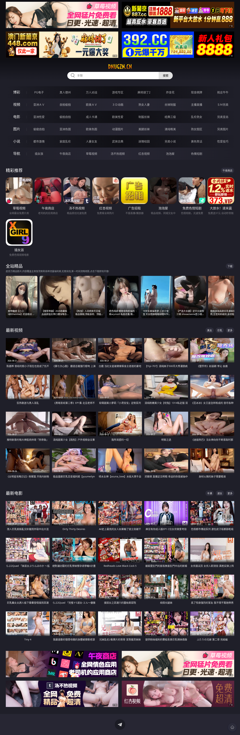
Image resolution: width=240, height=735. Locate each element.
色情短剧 (196, 154)
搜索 (165, 75)
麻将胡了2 (144, 92)
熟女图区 (196, 129)
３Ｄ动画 (117, 105)
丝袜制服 (170, 105)
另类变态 (222, 117)
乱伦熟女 (196, 117)
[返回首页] (232, 727)
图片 (16, 129)
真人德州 (65, 92)
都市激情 (39, 141)
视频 (16, 104)
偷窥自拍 (39, 129)
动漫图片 (117, 129)
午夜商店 (65, 154)
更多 (230, 330)
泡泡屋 (170, 154)
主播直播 (196, 105)
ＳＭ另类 (222, 105)
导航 (16, 153)
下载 (230, 266)
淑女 (219, 493)
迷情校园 (144, 141)
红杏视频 (144, 154)
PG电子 (39, 92)
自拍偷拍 (65, 105)
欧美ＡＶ (91, 105)
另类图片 (222, 129)
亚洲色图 (65, 129)
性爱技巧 (222, 141)
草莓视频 (91, 154)
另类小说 (170, 141)
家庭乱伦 (65, 141)
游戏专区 (117, 92)
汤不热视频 (118, 154)
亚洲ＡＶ (39, 105)
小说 (16, 141)
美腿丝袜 (144, 129)
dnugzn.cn (120, 66)
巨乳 (219, 330)
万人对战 (91, 92)
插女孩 (39, 154)
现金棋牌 (196, 92)
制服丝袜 (144, 117)
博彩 (16, 92)
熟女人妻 (144, 105)
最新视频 (14, 330)
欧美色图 (91, 129)
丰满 (209, 493)
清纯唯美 (170, 129)
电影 (16, 116)
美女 (209, 330)
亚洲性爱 (39, 117)
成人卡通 (91, 117)
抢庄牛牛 (222, 92)
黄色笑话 (196, 141)
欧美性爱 (117, 117)
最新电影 (14, 493)
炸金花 (170, 92)
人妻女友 (91, 141)
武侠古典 (117, 141)
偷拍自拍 (65, 117)
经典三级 (170, 117)
